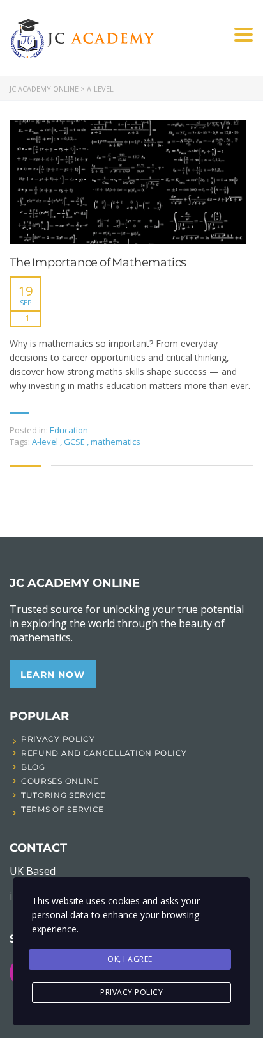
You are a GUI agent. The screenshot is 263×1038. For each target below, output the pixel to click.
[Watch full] (128, 182)
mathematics (115, 441)
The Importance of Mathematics (98, 262)
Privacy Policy (131, 992)
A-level (46, 441)
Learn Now (52, 674)
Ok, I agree (130, 959)
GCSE (75, 441)
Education (69, 430)
